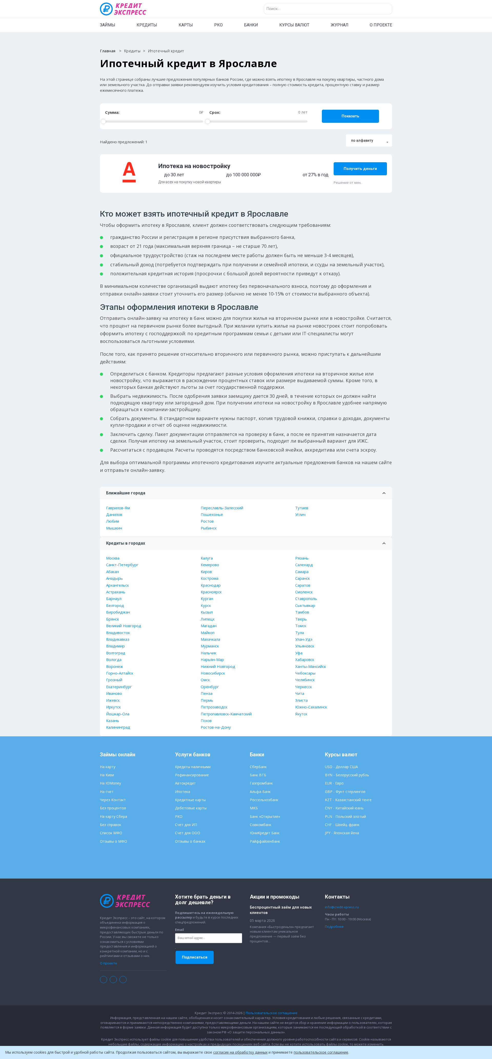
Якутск (301, 713)
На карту (107, 766)
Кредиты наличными (193, 766)
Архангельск (117, 585)
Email (179, 929)
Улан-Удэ (303, 639)
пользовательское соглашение (321, 1052)
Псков (206, 720)
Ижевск (113, 700)
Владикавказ (117, 639)
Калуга (207, 558)
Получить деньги (360, 168)
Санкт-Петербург (122, 564)
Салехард (304, 564)
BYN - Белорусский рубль (347, 774)
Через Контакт (113, 799)
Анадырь (114, 578)
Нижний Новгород (218, 666)
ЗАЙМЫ (107, 25)
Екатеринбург (119, 686)
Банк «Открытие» (265, 816)
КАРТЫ (186, 25)
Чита (299, 693)
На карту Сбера (113, 816)
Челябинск (305, 679)
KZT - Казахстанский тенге (348, 799)
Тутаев (301, 507)
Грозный (114, 679)
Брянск (112, 619)
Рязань (302, 558)
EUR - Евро (334, 783)
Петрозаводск (214, 706)
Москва (112, 558)
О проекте (108, 963)
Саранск (302, 578)
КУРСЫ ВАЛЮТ (294, 25)
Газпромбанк (261, 783)
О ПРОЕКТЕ (381, 25)
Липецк (207, 619)
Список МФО (111, 832)
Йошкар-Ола (117, 713)
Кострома (209, 578)
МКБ (254, 808)
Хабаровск (304, 659)
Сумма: (112, 112)
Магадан (209, 625)
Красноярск (211, 591)
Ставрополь (306, 598)
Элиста (301, 700)
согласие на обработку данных (240, 1052)
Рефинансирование (192, 774)
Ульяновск (304, 645)
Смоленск (304, 591)
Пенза (206, 693)
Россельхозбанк (264, 799)
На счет (107, 791)
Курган (207, 598)
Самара (302, 571)
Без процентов (113, 808)
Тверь (301, 619)
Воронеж (114, 666)
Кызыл (207, 612)
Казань (112, 720)
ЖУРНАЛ (339, 25)
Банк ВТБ (258, 774)
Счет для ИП (186, 824)
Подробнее (334, 926)
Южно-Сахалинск (311, 706)
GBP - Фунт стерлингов (345, 791)
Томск (300, 625)
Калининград (118, 727)
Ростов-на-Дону (216, 727)
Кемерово (210, 564)
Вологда (113, 659)
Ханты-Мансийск (310, 666)
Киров (206, 571)
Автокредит (185, 783)
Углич (300, 514)
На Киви (107, 774)
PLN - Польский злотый (345, 816)
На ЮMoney (110, 783)
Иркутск (113, 706)
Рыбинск (209, 528)
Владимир (115, 645)
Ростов (207, 521)
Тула (299, 632)
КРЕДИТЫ (147, 25)
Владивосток (118, 632)
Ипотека (182, 791)
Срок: (214, 112)
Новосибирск (213, 673)
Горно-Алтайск (119, 673)
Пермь (207, 700)
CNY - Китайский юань (344, 808)
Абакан (112, 571)
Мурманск (210, 645)
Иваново (114, 693)
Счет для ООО (187, 832)
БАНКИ (251, 25)
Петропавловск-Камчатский (226, 713)
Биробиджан (118, 612)
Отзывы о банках (190, 841)
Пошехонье (212, 514)
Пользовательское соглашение (272, 1013)
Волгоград (115, 652)
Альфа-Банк (260, 791)
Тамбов (302, 612)
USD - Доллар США (341, 766)
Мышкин (114, 528)
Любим (112, 521)
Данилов (114, 514)
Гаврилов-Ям (118, 507)
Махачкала (210, 639)
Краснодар (211, 585)
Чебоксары (305, 673)
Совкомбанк (260, 824)
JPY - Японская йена (342, 832)
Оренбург (210, 686)
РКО (218, 25)
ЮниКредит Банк (265, 832)
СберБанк (258, 766)
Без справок (110, 824)
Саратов (302, 585)
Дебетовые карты (191, 808)
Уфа (298, 652)
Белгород (115, 605)
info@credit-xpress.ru (342, 907)
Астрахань (115, 591)
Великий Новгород (123, 625)
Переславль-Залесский (222, 507)
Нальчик (208, 652)
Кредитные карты (190, 799)
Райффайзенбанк (265, 841)
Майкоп (207, 632)
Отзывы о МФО (113, 841)
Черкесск (303, 686)
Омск (205, 679)
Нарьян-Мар (212, 659)
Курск (206, 605)
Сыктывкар (305, 605)
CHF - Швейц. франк (342, 824)
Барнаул (113, 598)
